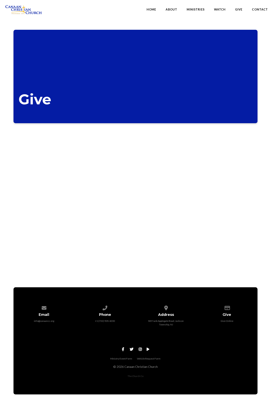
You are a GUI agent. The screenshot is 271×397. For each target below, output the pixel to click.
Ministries (196, 9)
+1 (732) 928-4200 (105, 320)
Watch (220, 9)
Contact (260, 9)
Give (238, 9)
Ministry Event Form (121, 358)
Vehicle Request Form (148, 358)
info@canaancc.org (44, 320)
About (171, 9)
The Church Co (135, 376)
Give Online (227, 320)
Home (151, 9)
